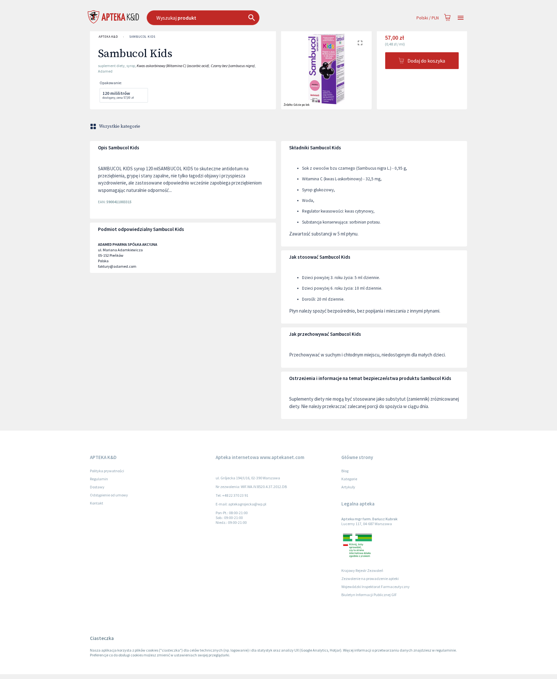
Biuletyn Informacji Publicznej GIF (369, 594)
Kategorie (349, 478)
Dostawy (97, 486)
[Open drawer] (460, 18)
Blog (344, 470)
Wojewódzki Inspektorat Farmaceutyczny (375, 586)
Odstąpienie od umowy (109, 495)
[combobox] (236, 17)
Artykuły (348, 486)
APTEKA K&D (108, 37)
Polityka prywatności (107, 470)
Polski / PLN (427, 18)
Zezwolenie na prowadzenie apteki (370, 578)
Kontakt (96, 503)
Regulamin (99, 478)
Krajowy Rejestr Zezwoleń (362, 570)
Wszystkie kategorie (119, 126)
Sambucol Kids (142, 37)
